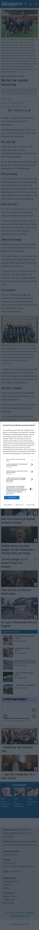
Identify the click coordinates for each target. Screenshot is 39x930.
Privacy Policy (30, 505)
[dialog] (19, 465)
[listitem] (19, 460)
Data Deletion (8, 505)
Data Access (19, 505)
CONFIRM (12, 497)
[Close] (35, 425)
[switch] (31, 465)
